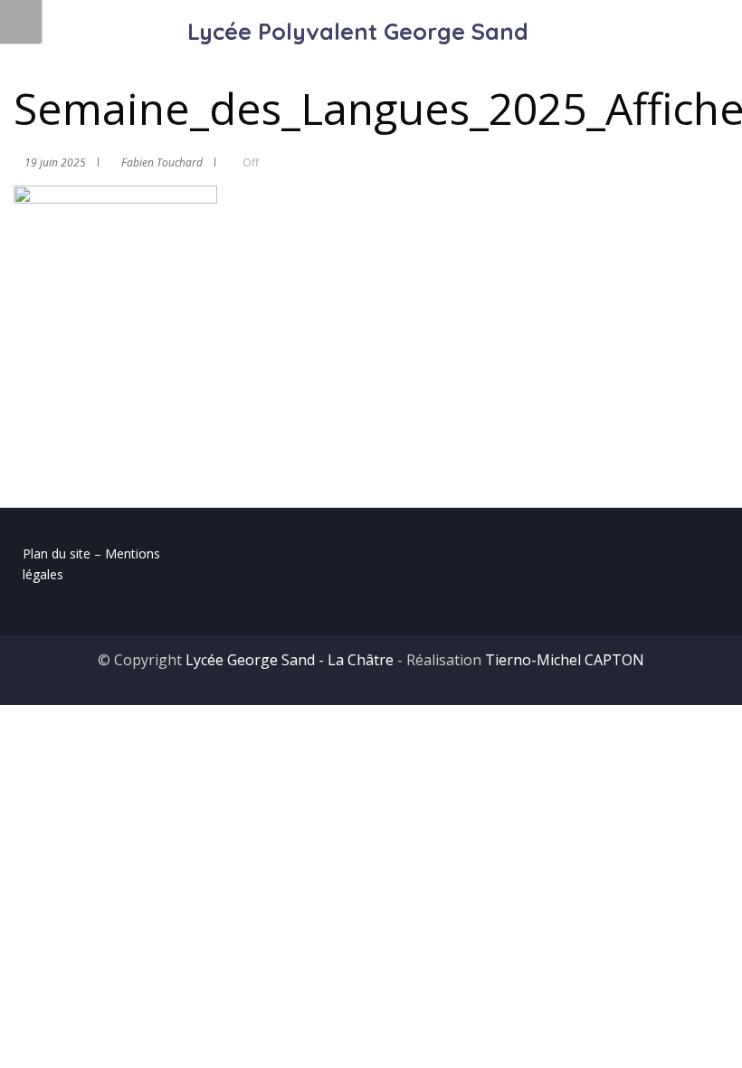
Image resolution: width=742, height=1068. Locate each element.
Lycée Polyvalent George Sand (357, 31)
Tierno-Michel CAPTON (564, 660)
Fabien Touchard (162, 162)
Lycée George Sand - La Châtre (290, 660)
